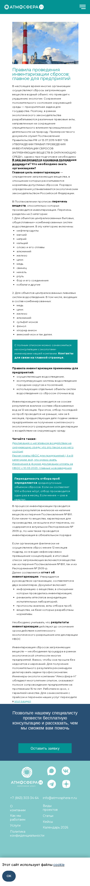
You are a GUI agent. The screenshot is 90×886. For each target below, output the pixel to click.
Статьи (48, 816)
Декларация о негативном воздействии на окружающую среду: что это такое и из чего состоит (43, 447)
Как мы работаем (17, 818)
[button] (45, 748)
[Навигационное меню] (83, 7)
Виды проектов (50, 808)
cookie (58, 864)
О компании (18, 808)
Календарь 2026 (55, 827)
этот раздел (22, 701)
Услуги (15, 825)
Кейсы (48, 822)
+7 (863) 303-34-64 (24, 798)
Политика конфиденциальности (27, 833)
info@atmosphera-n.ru (60, 798)
